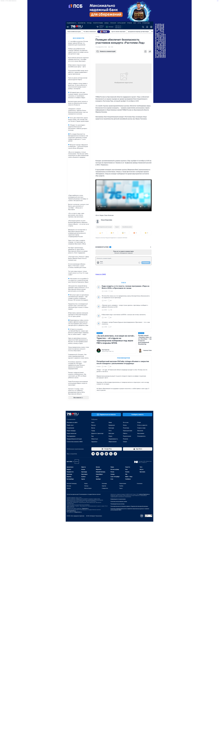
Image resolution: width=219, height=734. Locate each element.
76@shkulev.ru (85, 508)
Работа (125, 433)
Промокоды (146, 23)
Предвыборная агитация (74, 439)
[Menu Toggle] (68, 27)
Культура (111, 428)
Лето (110, 430)
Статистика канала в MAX (74, 441)
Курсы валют (122, 23)
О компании (70, 428)
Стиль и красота (142, 425)
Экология (140, 430)
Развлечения (127, 436)
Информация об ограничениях (118, 499)
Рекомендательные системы (117, 504)
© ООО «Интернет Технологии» (94, 516)
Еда (92, 436)
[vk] (97, 453)
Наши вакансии (71, 433)
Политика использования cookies (119, 501)
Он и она (125, 422)
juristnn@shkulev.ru (71, 510)
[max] (106, 453)
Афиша (106, 23)
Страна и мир (141, 428)
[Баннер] (103, 31)
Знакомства (82, 23)
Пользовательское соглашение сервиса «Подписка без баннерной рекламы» (129, 506)
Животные (94, 439)
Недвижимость (71, 23)
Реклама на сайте (72, 422)
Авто (92, 422)
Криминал (112, 425)
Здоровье (94, 441)
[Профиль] (151, 27)
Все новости (78, 38)
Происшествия (127, 430)
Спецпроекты (141, 436)
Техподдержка (71, 436)
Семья (125, 441)
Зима (110, 422)
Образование (113, 441)
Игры (139, 23)
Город (93, 430)
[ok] (102, 453)
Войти (101, 263)
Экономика (140, 433)
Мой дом (111, 433)
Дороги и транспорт (97, 433)
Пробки (129, 23)
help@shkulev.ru (78, 512)
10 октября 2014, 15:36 (101, 47)
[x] (111, 453)
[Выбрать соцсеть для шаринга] (150, 51)
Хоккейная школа (127, 227)
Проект (117, 227)
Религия (125, 439)
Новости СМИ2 (100, 274)
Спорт (139, 422)
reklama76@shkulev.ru (144, 494)
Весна (93, 428)
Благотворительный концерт (104, 227)
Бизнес (93, 425)
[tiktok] (115, 453)
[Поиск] (143, 27)
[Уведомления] (147, 27)
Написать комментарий (107, 51)
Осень (125, 425)
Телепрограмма (98, 23)
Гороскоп (113, 23)
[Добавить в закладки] (145, 51)
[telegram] (93, 453)
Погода (89, 23)
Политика (126, 428)
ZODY (134, 23)
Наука (110, 436)
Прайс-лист (70, 425)
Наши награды (71, 430)
